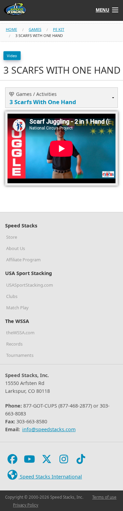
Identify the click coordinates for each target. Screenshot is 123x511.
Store (11, 237)
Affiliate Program (23, 260)
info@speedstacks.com (49, 429)
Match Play (17, 307)
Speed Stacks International (50, 476)
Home (11, 29)
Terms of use (104, 497)
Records (14, 344)
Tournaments (19, 355)
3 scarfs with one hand (39, 35)
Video (12, 55)
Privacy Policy (25, 505)
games (35, 29)
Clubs (11, 296)
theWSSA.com (20, 332)
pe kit (58, 29)
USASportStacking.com (29, 285)
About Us (15, 248)
